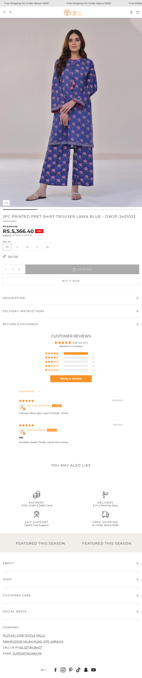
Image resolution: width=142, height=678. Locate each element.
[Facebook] (55, 669)
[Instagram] (63, 669)
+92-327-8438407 (30, 647)
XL (47, 247)
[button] (4, 12)
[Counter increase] (19, 269)
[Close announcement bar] (138, 2)
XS (7, 247)
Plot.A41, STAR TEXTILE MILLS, (24, 635)
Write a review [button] (71, 378)
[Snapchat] (85, 669)
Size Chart (13, 256)
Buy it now (71, 280)
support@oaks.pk (27, 653)
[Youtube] (93, 669)
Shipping (7, 235)
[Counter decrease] (6, 269)
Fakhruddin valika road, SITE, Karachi (33, 641)
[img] (26, 400)
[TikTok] (78, 669)
